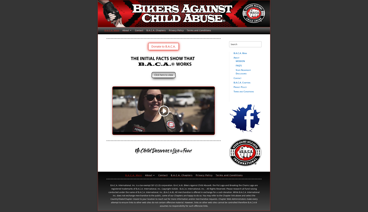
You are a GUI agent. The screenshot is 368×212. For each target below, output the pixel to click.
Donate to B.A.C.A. (163, 46)
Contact (139, 30)
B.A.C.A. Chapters (156, 30)
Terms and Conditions (199, 30)
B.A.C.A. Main (112, 30)
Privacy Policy (176, 30)
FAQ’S (239, 65)
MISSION (240, 61)
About (125, 30)
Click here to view (163, 74)
